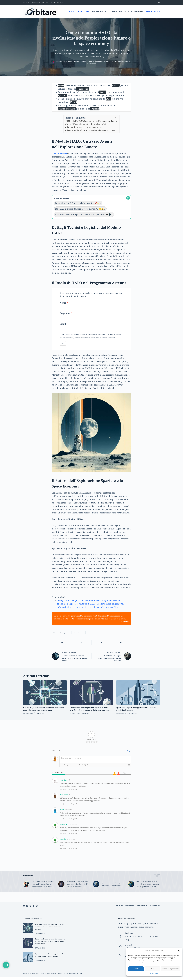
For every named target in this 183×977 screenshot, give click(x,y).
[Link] (85, 765)
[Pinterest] (101, 642)
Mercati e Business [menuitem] (79, 11)
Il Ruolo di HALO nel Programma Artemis (84, 127)
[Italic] (64, 765)
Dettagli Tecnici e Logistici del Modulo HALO (86, 124)
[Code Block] (82, 765)
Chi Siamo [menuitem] (26, 2)
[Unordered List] (76, 765)
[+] (91, 764)
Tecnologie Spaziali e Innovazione (115, 61)
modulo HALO (60, 153)
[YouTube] (36, 906)
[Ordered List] (73, 765)
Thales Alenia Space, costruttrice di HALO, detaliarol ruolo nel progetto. (90, 603)
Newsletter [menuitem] (36, 2)
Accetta (136, 969)
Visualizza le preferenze (170, 969)
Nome (63, 302)
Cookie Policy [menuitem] (58, 2)
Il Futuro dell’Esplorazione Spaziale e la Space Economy (91, 130)
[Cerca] (159, 2)
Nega (152, 969)
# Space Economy (78, 633)
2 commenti (86, 713)
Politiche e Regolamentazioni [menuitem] (109, 11)
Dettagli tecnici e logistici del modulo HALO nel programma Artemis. (89, 600)
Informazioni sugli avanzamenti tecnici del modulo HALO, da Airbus (88, 607)
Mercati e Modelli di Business (92, 61)
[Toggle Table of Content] (114, 117)
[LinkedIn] (121, 642)
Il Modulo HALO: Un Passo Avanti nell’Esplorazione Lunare (92, 121)
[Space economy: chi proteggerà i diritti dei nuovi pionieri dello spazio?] (138, 692)
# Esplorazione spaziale (61, 633)
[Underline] (67, 765)
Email (63, 323)
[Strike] (70, 765)
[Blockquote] (79, 765)
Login (129, 751)
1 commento (40, 713)
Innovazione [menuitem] (153, 11)
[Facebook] (62, 642)
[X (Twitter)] (82, 642)
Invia (62, 343)
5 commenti (91, 64)
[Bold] (61, 765)
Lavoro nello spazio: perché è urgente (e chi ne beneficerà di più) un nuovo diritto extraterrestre (50, 941)
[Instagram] (30, 906)
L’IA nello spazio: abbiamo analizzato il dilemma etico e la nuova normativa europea (49, 926)
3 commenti (133, 713)
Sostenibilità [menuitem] (135, 11)
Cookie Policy (154, 973)
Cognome (65, 313)
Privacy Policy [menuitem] (47, 2)
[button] (179, 951)
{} (88, 764)
